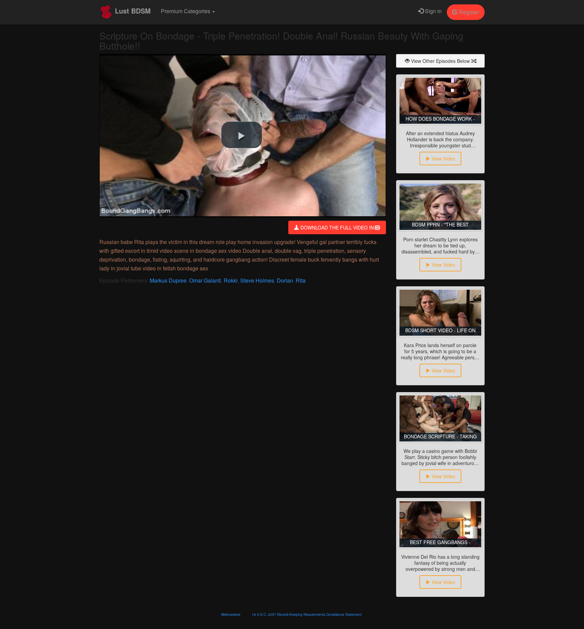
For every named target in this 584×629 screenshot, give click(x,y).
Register (468, 12)
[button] (241, 135)
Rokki (231, 280)
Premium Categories (186, 11)
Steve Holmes (257, 280)
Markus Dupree (168, 280)
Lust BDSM (132, 11)
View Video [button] (442, 158)
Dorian (285, 280)
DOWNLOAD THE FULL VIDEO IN (337, 227)
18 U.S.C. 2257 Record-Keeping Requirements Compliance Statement (307, 614)
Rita (301, 280)
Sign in (432, 11)
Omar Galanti (205, 280)
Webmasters (230, 614)
